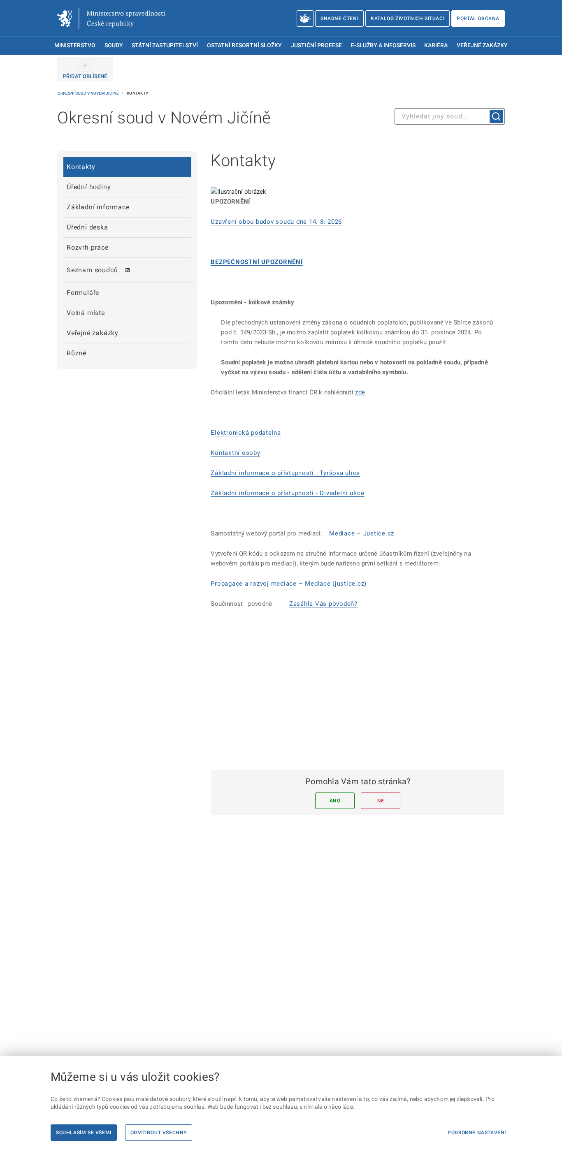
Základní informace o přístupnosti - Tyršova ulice (285, 473)
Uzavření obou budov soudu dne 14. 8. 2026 (276, 221)
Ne (380, 801)
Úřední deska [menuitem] (87, 227)
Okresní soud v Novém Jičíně (89, 93)
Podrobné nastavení (477, 1132)
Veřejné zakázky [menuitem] (482, 45)
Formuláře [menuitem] (83, 293)
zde (360, 392)
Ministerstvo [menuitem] (74, 45)
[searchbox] (450, 116)
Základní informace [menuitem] (98, 207)
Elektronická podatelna (246, 432)
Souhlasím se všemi (83, 1132)
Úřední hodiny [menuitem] (89, 187)
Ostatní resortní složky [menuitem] (244, 45)
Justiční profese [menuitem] (316, 45)
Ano (335, 801)
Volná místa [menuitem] (86, 313)
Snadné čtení (339, 18)
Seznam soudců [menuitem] (92, 270)
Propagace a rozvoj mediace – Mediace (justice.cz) (289, 583)
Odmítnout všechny (158, 1132)
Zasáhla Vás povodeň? (323, 603)
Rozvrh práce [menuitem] (88, 247)
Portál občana (478, 18)
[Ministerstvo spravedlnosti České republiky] (111, 18)
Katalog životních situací (407, 18)
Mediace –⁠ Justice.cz (361, 533)
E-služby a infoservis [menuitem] (383, 45)
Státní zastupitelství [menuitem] (165, 45)
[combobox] (450, 116)
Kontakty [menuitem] (81, 167)
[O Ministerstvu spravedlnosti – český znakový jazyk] (305, 18)
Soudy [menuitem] (114, 45)
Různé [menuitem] (76, 353)
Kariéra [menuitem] (436, 45)
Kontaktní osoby (235, 453)
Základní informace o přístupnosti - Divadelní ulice (287, 493)
